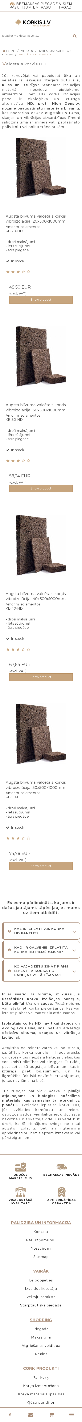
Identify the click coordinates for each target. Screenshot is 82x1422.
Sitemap (41, 1257)
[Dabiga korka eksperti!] (41, 23)
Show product (41, 299)
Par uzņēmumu (41, 1240)
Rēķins (41, 1354)
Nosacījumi (41, 1248)
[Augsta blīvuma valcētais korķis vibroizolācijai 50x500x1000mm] (41, 741)
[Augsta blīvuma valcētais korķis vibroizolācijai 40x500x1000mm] (41, 553)
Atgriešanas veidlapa (41, 1346)
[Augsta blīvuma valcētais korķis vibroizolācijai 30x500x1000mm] (41, 364)
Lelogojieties (41, 1280)
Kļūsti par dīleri (41, 1403)
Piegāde (41, 1329)
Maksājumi (41, 1337)
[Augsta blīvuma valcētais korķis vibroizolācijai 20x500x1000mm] (41, 175)
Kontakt (41, 1232)
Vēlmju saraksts (41, 1297)
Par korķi (41, 1378)
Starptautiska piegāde (41, 1305)
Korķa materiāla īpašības (41, 1394)
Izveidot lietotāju (41, 1289)
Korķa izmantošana (41, 1386)
